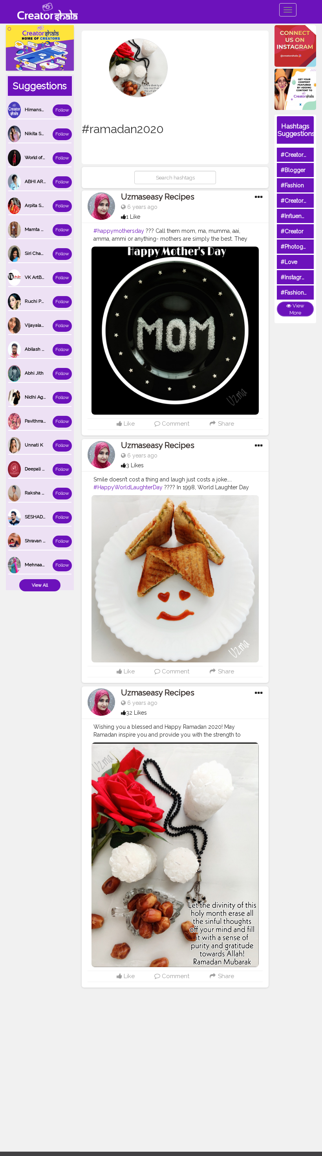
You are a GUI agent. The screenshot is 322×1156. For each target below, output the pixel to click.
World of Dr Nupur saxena (52, 157)
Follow (62, 110)
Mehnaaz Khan (41, 564)
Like (128, 423)
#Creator (292, 231)
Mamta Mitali (39, 229)
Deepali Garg (38, 469)
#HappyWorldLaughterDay (128, 487)
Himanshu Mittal (42, 109)
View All (40, 585)
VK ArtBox (35, 277)
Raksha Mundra (42, 493)
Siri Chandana (39, 253)
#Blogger (293, 170)
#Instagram (295, 277)
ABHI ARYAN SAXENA (48, 181)
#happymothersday (118, 231)
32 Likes (136, 713)
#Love (289, 262)
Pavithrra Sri (37, 421)
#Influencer (295, 216)
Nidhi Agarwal (40, 397)
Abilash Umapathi (43, 349)
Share (225, 423)
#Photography (299, 246)
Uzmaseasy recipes (157, 196)
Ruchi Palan (37, 301)
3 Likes (135, 465)
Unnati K (34, 445)
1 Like (133, 217)
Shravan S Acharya (44, 540)
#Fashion (292, 185)
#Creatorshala (299, 155)
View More (296, 309)
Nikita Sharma (40, 133)
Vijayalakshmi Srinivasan (51, 325)
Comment (174, 423)
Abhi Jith (34, 373)
